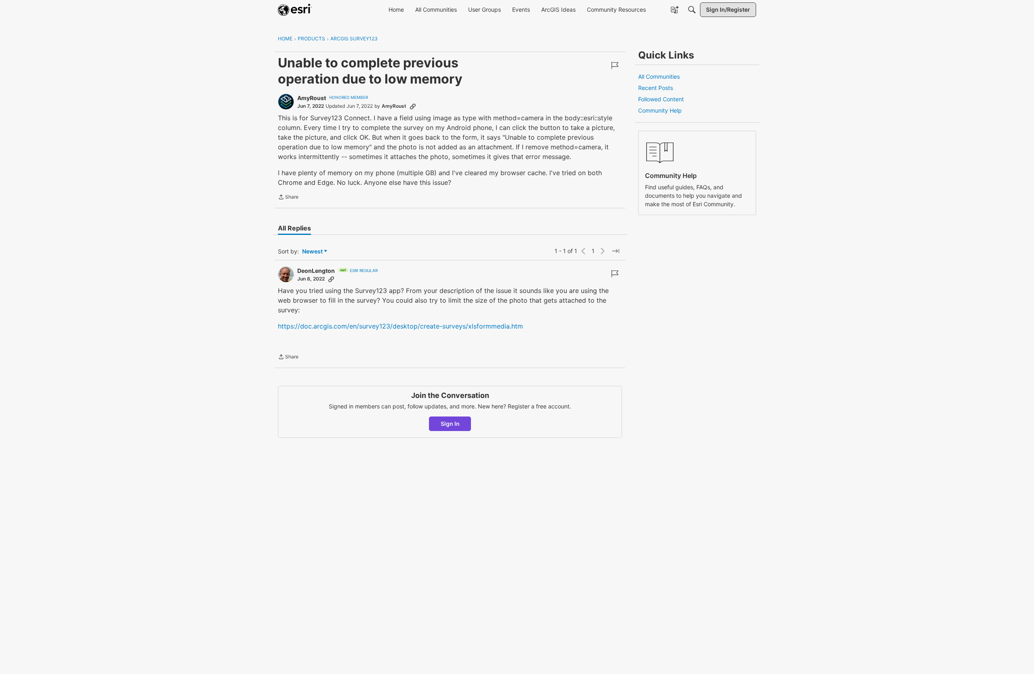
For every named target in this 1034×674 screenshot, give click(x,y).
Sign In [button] (450, 423)
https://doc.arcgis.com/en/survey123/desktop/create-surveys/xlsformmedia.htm (400, 326)
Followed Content (661, 99)
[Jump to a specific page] (615, 251)
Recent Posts (655, 87)
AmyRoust (311, 97)
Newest (312, 251)
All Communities (659, 76)
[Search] (692, 9)
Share (288, 198)
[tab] (294, 228)
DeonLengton (316, 270)
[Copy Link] (413, 106)
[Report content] (614, 65)
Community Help (660, 110)
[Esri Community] (295, 10)
